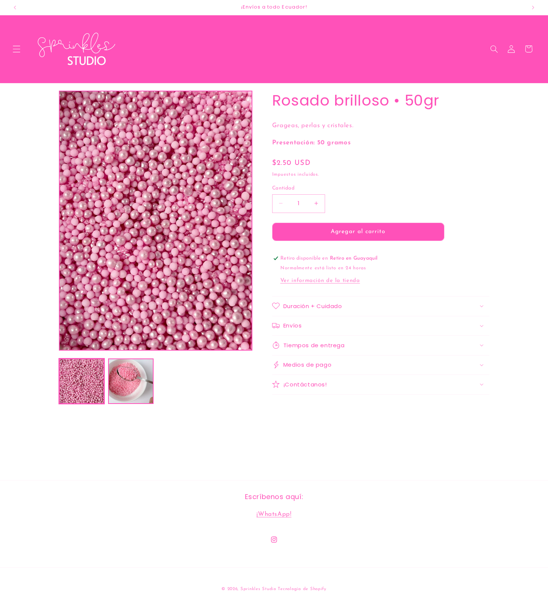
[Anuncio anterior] (15, 7)
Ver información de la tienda (320, 280)
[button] (16, 48)
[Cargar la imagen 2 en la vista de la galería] (131, 381)
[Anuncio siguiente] (533, 7)
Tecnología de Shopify (302, 589)
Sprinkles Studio (258, 589)
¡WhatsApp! (273, 514)
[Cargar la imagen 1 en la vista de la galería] (81, 381)
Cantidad (283, 187)
